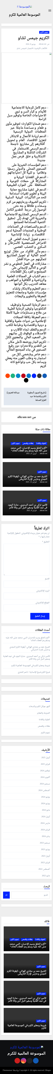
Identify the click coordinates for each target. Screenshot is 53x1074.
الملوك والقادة (41, 443)
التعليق (45, 542)
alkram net (42, 44)
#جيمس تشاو (21, 48)
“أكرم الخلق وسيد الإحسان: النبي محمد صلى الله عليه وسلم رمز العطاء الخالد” (29, 449)
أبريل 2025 (45, 757)
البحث (46, 887)
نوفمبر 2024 (45, 770)
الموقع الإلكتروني (42, 602)
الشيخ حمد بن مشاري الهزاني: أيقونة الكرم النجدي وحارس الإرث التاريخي (27, 477)
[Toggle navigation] (50, 10)
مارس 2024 (45, 823)
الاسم (47, 579)
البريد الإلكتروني (42, 591)
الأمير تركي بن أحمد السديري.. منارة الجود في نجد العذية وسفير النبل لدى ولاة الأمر (27, 506)
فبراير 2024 (45, 829)
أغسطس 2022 (44, 869)
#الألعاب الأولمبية (40, 48)
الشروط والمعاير (43, 713)
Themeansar (7, 1070)
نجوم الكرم (44, 32)
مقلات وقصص (28, 443)
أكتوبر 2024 (45, 777)
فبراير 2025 (45, 764)
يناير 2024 (46, 836)
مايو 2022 (46, 875)
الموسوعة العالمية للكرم (24, 15)
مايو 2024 (46, 810)
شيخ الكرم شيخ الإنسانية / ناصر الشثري (34, 672)
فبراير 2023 (45, 862)
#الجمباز (30, 48)
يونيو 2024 (45, 803)
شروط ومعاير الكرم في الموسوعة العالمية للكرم (30, 666)
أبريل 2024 (45, 816)
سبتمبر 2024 (45, 784)
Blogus (48, 1070)
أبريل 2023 (45, 856)
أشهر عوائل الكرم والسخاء (39, 706)
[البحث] (6, 895)
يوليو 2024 (45, 797)
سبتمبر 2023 (45, 843)
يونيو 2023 (45, 849)
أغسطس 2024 (44, 790)
